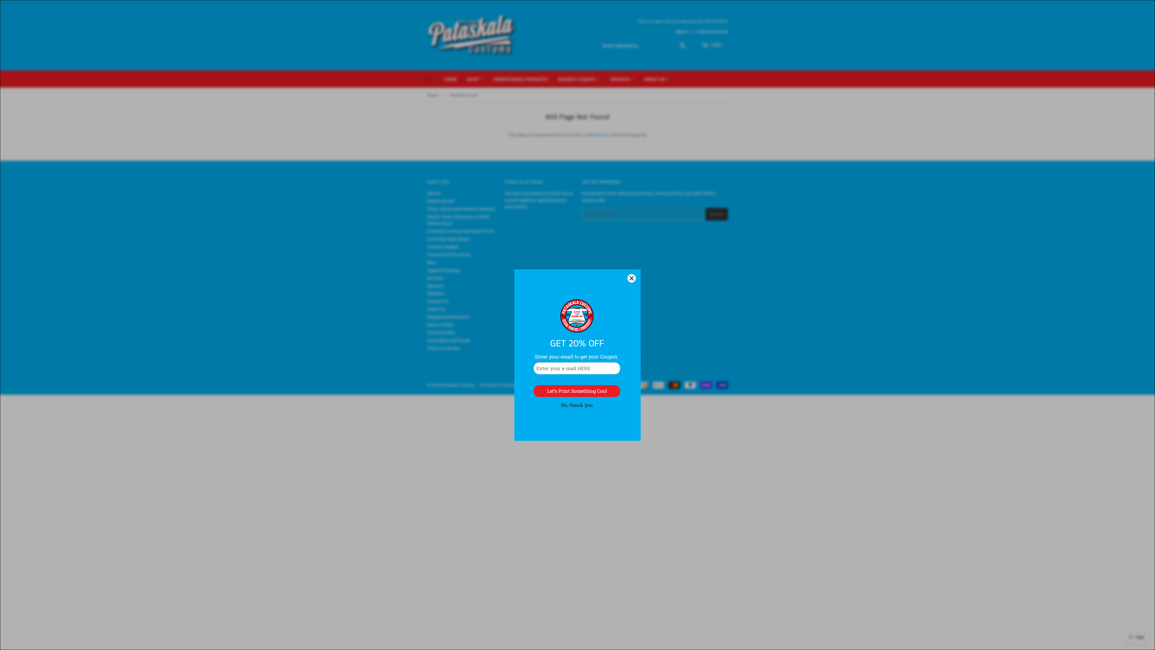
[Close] (631, 248)
